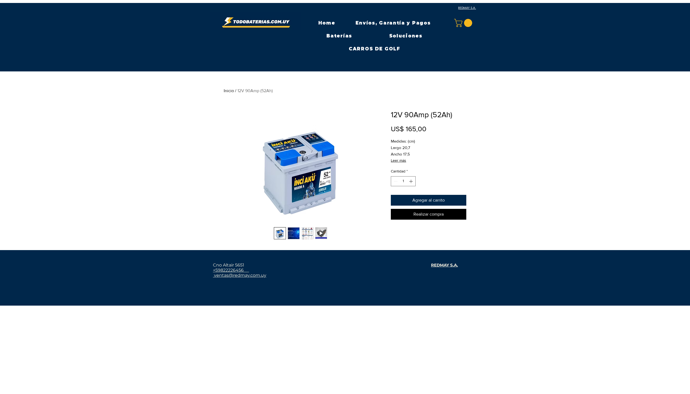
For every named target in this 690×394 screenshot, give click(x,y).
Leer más (398, 160)
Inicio (229, 90)
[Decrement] (395, 181)
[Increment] (411, 181)
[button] (339, 35)
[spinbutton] (403, 181)
